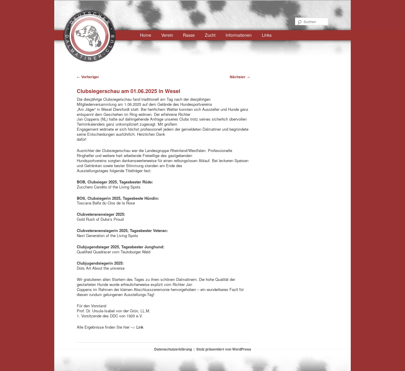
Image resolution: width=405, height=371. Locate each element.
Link (139, 327)
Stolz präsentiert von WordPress (223, 349)
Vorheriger (88, 76)
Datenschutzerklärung (173, 349)
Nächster (240, 76)
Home (145, 35)
